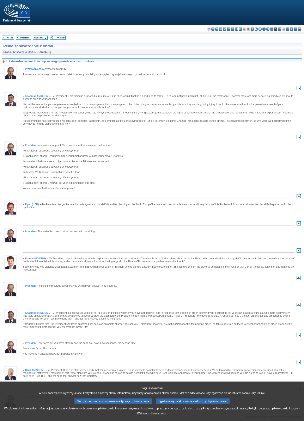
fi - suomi (295, 29)
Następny (38, 38)
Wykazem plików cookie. (152, 413)
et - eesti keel (228, 29)
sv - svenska (299, 29)
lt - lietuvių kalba (260, 29)
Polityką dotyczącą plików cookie (268, 408)
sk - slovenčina (287, 29)
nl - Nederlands (271, 29)
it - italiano (252, 29)
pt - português (279, 29)
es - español (212, 29)
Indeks (9, 38)
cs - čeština (216, 29)
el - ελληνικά (232, 29)
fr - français (240, 29)
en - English (236, 29)
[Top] (298, 89)
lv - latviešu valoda (256, 29)
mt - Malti (267, 29)
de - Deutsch (224, 29)
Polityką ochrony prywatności (220, 408)
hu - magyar (264, 29)
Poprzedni (25, 38)
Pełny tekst (59, 38)
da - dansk (220, 29)
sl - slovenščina (291, 29)
